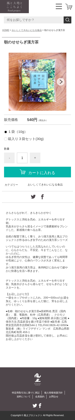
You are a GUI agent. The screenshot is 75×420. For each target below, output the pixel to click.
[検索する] (67, 19)
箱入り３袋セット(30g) (26, 139)
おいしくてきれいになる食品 (27, 30)
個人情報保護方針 (53, 392)
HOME (5, 30)
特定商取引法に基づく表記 (26, 392)
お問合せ (53, 396)
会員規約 (39, 396)
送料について (24, 396)
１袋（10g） (18, 132)
